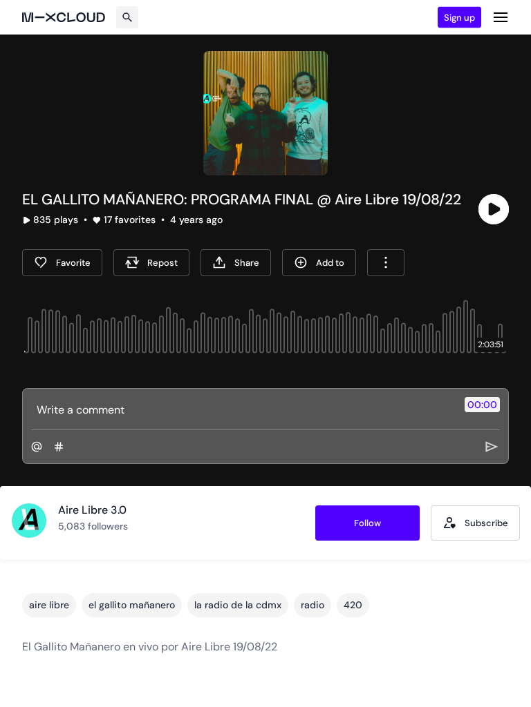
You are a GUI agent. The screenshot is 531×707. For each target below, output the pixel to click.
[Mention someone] (36, 446)
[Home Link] (63, 17)
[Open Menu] (500, 17)
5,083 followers (93, 526)
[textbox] (242, 409)
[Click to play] (493, 209)
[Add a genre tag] (58, 446)
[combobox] (385, 262)
